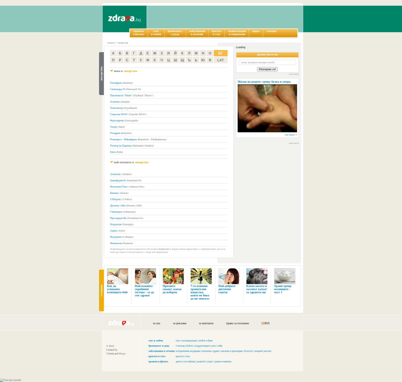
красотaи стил (217, 33)
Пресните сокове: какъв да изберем (172, 289)
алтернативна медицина (188, 350)
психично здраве (210, 350)
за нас (156, 323)
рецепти (201, 361)
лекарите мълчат (262, 350)
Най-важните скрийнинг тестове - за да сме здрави (144, 290)
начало (111, 43)
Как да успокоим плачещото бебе (117, 289)
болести (248, 350)
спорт (210, 361)
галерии (271, 31)
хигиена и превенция (231, 350)
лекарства (123, 43)
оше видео (290, 134)
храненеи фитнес (138, 33)
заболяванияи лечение (197, 33)
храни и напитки (222, 361)
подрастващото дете (205, 345)
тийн (220, 345)
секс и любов (155, 340)
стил (187, 356)
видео (256, 31)
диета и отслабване (185, 361)
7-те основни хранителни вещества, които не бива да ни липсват (200, 292)
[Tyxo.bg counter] (10, 380)
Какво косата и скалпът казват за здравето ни (256, 289)
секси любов (156, 33)
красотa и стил (156, 356)
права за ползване (237, 323)
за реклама (179, 323)
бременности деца (175, 33)
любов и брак (205, 340)
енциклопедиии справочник (237, 33)
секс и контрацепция (186, 340)
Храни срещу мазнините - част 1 (283, 289)
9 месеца (180, 345)
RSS (267, 323)
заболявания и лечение (161, 351)
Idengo (122, 353)
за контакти (206, 323)
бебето (189, 345)
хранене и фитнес (158, 361)
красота (180, 356)
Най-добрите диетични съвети (226, 289)
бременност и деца (158, 345)
